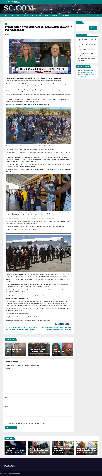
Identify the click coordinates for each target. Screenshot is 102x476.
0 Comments (19, 452)
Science (54, 15)
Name (7, 397)
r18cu (1, 473)
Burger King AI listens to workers (86, 49)
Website (7, 414)
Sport (18, 15)
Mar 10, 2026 (34, 452)
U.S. (32, 15)
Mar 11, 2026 (10, 452)
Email (6, 406)
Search (79, 23)
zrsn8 (19, 473)
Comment (7, 368)
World (47, 15)
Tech (11, 15)
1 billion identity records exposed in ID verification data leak (15, 450)
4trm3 (16, 473)
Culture (38, 15)
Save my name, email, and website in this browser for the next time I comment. (26, 423)
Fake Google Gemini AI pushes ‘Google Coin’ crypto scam (86, 450)
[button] (94, 15)
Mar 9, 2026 (81, 452)
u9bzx (9, 473)
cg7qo (3, 473)
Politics (25, 15)
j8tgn (14, 473)
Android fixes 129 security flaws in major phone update (39, 450)
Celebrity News (65, 15)
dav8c (11, 473)
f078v (6, 473)
